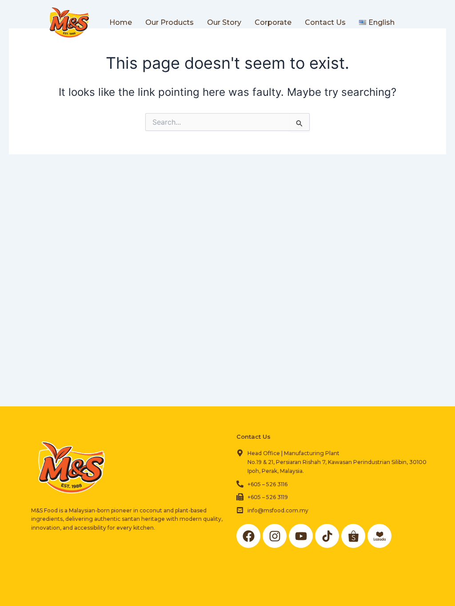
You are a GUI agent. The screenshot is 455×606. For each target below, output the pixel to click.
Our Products (169, 22)
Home (120, 22)
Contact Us (325, 22)
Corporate (273, 22)
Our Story (224, 22)
